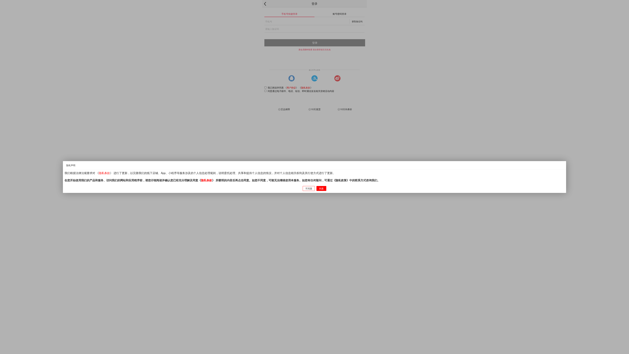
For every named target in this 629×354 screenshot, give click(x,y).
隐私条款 (104, 173)
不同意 (308, 188)
